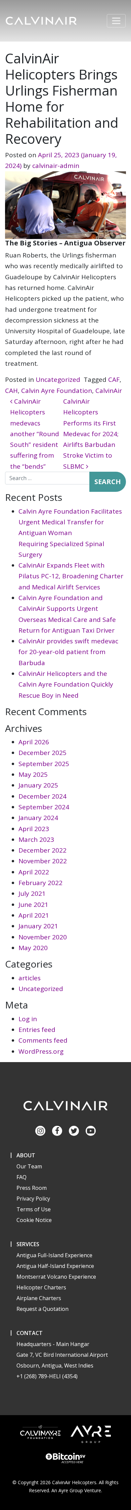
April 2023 (33, 828)
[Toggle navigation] (116, 20)
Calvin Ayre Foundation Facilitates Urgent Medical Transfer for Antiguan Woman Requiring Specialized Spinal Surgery (70, 533)
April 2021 (33, 915)
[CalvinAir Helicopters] (65, 1105)
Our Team (29, 1166)
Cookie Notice (34, 1220)
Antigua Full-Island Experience (54, 1255)
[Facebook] (57, 1131)
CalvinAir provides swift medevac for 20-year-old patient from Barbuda (68, 652)
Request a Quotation (42, 1309)
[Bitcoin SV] (65, 1457)
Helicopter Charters (41, 1287)
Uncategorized (58, 379)
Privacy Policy (33, 1198)
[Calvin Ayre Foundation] (40, 1431)
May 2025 (33, 774)
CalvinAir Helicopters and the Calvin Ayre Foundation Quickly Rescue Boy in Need (65, 684)
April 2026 (33, 742)
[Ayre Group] (91, 1433)
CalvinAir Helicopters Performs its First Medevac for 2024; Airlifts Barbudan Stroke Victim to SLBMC (91, 434)
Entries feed (36, 1029)
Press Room (31, 1188)
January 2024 (38, 817)
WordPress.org (40, 1051)
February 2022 (40, 882)
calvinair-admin (55, 165)
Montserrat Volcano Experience (56, 1276)
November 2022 (42, 861)
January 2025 (38, 785)
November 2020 (42, 937)
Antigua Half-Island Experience (55, 1266)
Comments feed (43, 1040)
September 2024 (43, 807)
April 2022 (33, 872)
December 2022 (42, 850)
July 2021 (32, 893)
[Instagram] (40, 1131)
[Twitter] (74, 1131)
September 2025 (43, 763)
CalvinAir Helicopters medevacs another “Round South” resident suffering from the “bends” (34, 434)
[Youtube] (91, 1131)
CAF (114, 379)
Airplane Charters (38, 1298)
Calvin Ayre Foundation (56, 390)
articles (29, 978)
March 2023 (36, 839)
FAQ (21, 1177)
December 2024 (42, 796)
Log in (27, 1018)
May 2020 (33, 947)
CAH (11, 390)
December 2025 (42, 752)
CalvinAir (108, 390)
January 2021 (38, 926)
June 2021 (33, 904)
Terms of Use (33, 1209)
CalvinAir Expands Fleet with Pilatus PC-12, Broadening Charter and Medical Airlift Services (70, 576)
